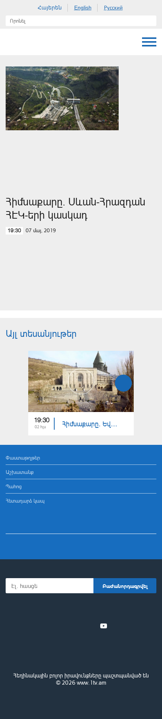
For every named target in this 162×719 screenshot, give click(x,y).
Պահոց (13, 486)
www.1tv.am (91, 682)
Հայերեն (50, 7)
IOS (60, 609)
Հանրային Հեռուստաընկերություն (34, 41)
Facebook (55, 625)
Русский (113, 7)
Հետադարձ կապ (25, 500)
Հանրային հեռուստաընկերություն (81, 654)
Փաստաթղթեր (23, 457)
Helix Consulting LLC (81, 701)
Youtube (103, 625)
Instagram (91, 625)
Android (102, 609)
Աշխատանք (20, 472)
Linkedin (78, 625)
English (83, 8)
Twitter (65, 625)
